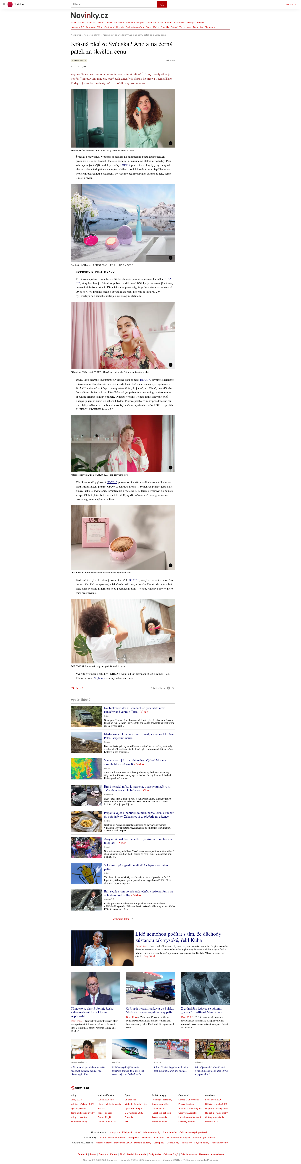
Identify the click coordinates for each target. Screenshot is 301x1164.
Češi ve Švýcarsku (187, 1113)
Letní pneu (159, 1142)
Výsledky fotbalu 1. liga (136, 1104)
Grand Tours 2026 (107, 1121)
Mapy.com (115, 1132)
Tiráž (122, 1154)
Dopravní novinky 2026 (216, 1108)
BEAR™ (145, 379)
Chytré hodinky (201, 1142)
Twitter (93, 1154)
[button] (123, 118)
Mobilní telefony (103, 1142)
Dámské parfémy (142, 1142)
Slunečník (147, 1137)
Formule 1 (130, 1117)
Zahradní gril (199, 1137)
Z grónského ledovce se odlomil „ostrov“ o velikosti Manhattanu (201, 1010)
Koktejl (200, 22)
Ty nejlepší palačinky (161, 1099)
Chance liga (130, 1099)
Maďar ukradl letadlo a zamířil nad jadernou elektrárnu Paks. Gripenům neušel (139, 736)
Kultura (168, 22)
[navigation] (3, 4)
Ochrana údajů (171, 1154)
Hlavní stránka (78, 22)
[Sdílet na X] (173, 688)
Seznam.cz (290, 4)
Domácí (101, 22)
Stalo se (91, 22)
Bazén (103, 1137)
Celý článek (150, 956)
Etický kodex (155, 1154)
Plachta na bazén (117, 1137)
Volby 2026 (76, 1099)
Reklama (103, 1154)
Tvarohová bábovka (161, 1113)
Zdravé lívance (158, 1108)
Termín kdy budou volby (83, 1113)
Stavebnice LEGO (123, 1142)
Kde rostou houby (152, 1132)
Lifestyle (191, 22)
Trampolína (133, 1137)
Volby (109, 22)
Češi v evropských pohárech (194, 1132)
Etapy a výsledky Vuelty (109, 1104)
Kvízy (156, 27)
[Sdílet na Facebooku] (168, 688)
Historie (120, 27)
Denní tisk (198, 27)
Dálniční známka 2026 (216, 1104)
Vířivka (211, 1137)
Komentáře (150, 22)
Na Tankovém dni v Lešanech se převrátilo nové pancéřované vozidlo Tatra (134, 710)
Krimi (160, 22)
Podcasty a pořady (135, 27)
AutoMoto (90, 27)
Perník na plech (159, 1121)
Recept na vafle (159, 1117)
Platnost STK (211, 1121)
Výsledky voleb (78, 1108)
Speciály (165, 27)
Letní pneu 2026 (213, 1099)
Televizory (187, 1142)
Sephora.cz (100, 678)
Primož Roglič (104, 1117)
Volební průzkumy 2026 (82, 1104)
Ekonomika (179, 22)
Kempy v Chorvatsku (188, 1099)
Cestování (109, 27)
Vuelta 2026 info (106, 1099)
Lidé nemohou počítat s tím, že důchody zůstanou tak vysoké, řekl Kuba (178, 936)
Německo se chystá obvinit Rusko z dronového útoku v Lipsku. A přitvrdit (92, 1012)
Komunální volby (79, 1121)
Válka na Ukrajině (135, 22)
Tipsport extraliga (133, 1108)
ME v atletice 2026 (134, 1113)
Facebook (82, 1154)
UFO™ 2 (112, 482)
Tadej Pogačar (105, 1113)
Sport (148, 27)
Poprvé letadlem (186, 1104)
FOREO (125, 165)
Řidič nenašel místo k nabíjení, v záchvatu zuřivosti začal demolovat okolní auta (137, 788)
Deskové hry (173, 1142)
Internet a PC (77, 27)
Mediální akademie (136, 1154)
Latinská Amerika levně (189, 1117)
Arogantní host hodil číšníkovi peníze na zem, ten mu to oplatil (138, 841)
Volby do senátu (79, 1117)
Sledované (210, 27)
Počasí (174, 27)
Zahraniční (119, 22)
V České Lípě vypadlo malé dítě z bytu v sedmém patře (136, 867)
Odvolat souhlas (189, 1154)
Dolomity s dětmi (186, 1121)
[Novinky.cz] (89, 16)
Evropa (107, 742)
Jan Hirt (101, 1108)
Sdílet (172, 60)
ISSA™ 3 (133, 580)
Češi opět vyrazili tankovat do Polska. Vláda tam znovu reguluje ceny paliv (150, 1010)
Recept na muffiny (160, 1104)
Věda (100, 27)
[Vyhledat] (162, 4)
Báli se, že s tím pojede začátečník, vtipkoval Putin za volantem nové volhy (138, 893)
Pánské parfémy (219, 1142)
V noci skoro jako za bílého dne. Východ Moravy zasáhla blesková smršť (135, 762)
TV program (185, 27)
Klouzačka (159, 1137)
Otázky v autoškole (214, 1117)
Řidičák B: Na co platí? (216, 1113)
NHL (127, 1121)
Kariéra (113, 1154)
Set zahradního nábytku (178, 1137)
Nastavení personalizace (211, 1154)
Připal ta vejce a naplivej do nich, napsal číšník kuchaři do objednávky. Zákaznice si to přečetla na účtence (139, 815)
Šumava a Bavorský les (190, 1108)
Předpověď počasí (131, 1132)
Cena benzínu (170, 1132)
